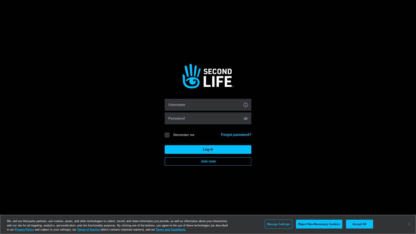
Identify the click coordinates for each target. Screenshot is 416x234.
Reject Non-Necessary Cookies (319, 224)
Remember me (183, 134)
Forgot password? (236, 134)
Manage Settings (278, 224)
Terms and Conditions (170, 229)
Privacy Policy (24, 229)
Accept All (359, 224)
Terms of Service (88, 229)
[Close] (409, 224)
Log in (208, 149)
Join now (208, 161)
